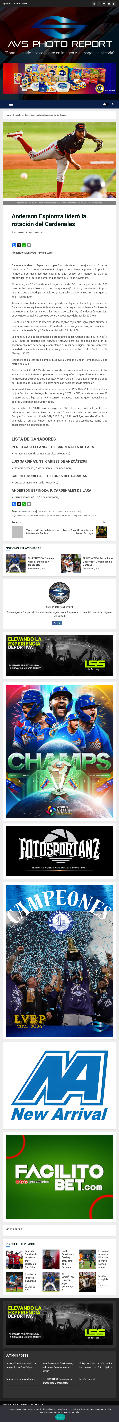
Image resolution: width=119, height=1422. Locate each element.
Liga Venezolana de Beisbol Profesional (29, 515)
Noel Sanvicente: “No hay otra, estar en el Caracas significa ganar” (51, 1259)
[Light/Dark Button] (106, 104)
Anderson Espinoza (27, 511)
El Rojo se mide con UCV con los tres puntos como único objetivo (87, 1259)
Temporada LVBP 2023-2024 (84, 515)
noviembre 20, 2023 (23, 232)
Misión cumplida (87, 1282)
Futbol (16, 1404)
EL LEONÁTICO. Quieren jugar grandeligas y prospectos (16, 563)
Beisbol (7, 1404)
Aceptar (60, 1417)
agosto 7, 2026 (92, 569)
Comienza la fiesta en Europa (14, 1282)
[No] (115, 1413)
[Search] (113, 104)
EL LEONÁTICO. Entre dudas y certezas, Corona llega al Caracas (71, 563)
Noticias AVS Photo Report (59, 515)
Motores (39, 1404)
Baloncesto (27, 1404)
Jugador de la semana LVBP (68, 511)
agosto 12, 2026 (37, 569)
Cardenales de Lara (46, 511)
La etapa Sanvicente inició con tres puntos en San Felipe (14, 1259)
